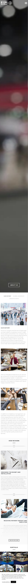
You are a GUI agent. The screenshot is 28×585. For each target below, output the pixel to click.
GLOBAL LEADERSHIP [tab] (18, 296)
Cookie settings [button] (6, 582)
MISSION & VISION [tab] (14, 298)
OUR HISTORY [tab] (7, 296)
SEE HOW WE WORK (14, 540)
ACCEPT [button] (13, 581)
